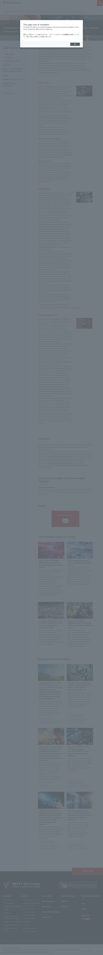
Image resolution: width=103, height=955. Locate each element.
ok (75, 44)
